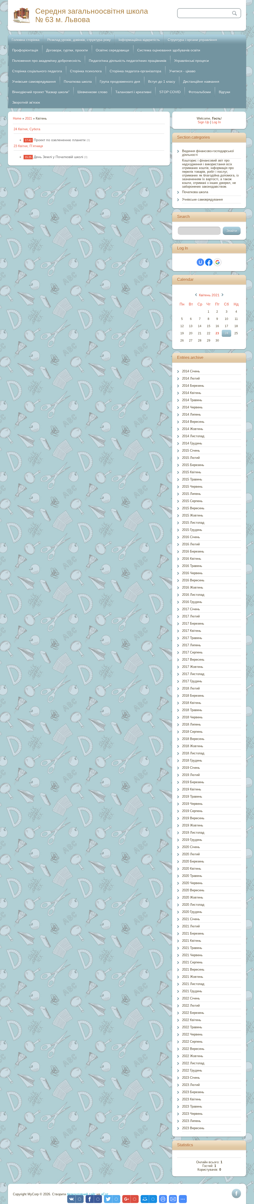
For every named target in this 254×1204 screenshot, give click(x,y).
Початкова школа (195, 192)
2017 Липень (191, 645)
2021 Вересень (193, 969)
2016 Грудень (192, 602)
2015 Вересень (193, 508)
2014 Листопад (193, 436)
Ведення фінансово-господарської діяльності (208, 153)
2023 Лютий (191, 1085)
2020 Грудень (192, 912)
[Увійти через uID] (200, 262)
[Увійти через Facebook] (209, 262)
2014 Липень (191, 414)
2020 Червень (192, 883)
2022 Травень (192, 1027)
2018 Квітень (191, 703)
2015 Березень (193, 465)
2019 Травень (192, 796)
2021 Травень (192, 948)
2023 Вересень (193, 1128)
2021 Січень (191, 919)
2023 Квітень (191, 1099)
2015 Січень (191, 450)
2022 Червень (192, 1034)
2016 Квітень (191, 558)
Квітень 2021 (209, 295)
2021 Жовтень (192, 977)
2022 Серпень (192, 1041)
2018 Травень (192, 710)
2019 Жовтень (192, 825)
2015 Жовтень (192, 515)
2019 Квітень (191, 789)
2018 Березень (193, 695)
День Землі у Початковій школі (58, 157)
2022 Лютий (191, 1005)
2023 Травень (192, 1106)
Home (17, 118)
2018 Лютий (191, 688)
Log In (216, 122)
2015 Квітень (191, 472)
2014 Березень (193, 385)
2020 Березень (193, 861)
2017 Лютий (191, 616)
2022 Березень (193, 1013)
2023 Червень (192, 1114)
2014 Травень (192, 400)
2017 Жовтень (192, 667)
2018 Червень (192, 717)
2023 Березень (193, 1092)
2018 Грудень (192, 760)
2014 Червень (192, 407)
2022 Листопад (193, 1063)
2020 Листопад (193, 904)
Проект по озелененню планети (60, 140)
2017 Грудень (192, 681)
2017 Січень (191, 609)
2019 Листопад (193, 832)
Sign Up (203, 122)
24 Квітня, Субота (27, 129)
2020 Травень (192, 876)
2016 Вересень (193, 580)
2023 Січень (191, 1077)
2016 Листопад (193, 595)
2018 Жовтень (192, 746)
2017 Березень (193, 623)
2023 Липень (191, 1121)
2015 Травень (192, 479)
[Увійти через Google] (218, 262)
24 (226, 333)
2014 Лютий (191, 378)
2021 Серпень (192, 962)
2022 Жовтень (192, 1056)
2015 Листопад (193, 522)
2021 (28, 118)
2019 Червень (192, 804)
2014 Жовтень (192, 429)
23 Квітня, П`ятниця (28, 146)
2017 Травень (192, 638)
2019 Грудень (192, 840)
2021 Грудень (192, 991)
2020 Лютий (191, 854)
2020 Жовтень (192, 897)
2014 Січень (191, 371)
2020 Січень (191, 847)
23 (217, 333)
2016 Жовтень (192, 587)
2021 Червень (192, 955)
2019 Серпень (192, 811)
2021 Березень (193, 933)
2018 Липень (191, 724)
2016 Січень (191, 537)
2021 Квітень (191, 941)
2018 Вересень (193, 739)
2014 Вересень (193, 422)
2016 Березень (193, 551)
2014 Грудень (192, 443)
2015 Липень (191, 494)
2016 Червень (192, 573)
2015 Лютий (191, 458)
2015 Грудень (192, 530)
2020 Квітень (191, 868)
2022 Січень (191, 998)
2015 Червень (192, 486)
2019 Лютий (191, 775)
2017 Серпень (192, 652)
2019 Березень (193, 782)
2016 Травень (192, 566)
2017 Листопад (193, 674)
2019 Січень (191, 768)
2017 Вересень (193, 659)
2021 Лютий (191, 926)
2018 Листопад (193, 753)
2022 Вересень (193, 1049)
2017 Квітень (191, 631)
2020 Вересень (193, 890)
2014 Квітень (191, 393)
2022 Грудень (192, 1070)
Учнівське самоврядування (202, 199)
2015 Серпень (192, 501)
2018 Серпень (192, 731)
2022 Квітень (191, 1020)
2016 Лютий (191, 544)
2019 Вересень (193, 818)
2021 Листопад (193, 984)
